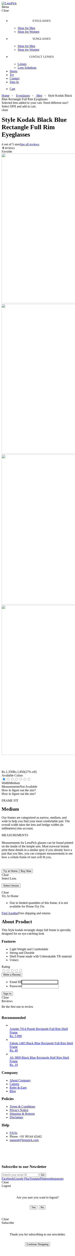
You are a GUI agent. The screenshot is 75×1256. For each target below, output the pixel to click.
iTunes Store (51, 1156)
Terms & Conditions (22, 1106)
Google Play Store (17, 1156)
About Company (20, 1080)
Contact (14, 78)
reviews (8, 148)
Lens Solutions (27, 67)
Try (12, 74)
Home (5, 95)
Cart (12, 88)
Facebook (8, 1178)
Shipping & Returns (22, 1113)
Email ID (15, 982)
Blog (13, 1091)
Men (39, 95)
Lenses (22, 64)
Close (5, 997)
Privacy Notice (19, 1110)
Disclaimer (16, 1117)
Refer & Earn (18, 1087)
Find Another (10, 913)
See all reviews (29, 144)
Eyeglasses (23, 95)
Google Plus (22, 1178)
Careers (14, 1084)
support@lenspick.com (24, 1140)
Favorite (7, 151)
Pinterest (45, 1178)
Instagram (57, 1178)
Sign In (14, 82)
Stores (13, 71)
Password (16, 986)
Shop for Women (28, 31)
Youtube (35, 1178)
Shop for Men (26, 28)
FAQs (13, 1133)
